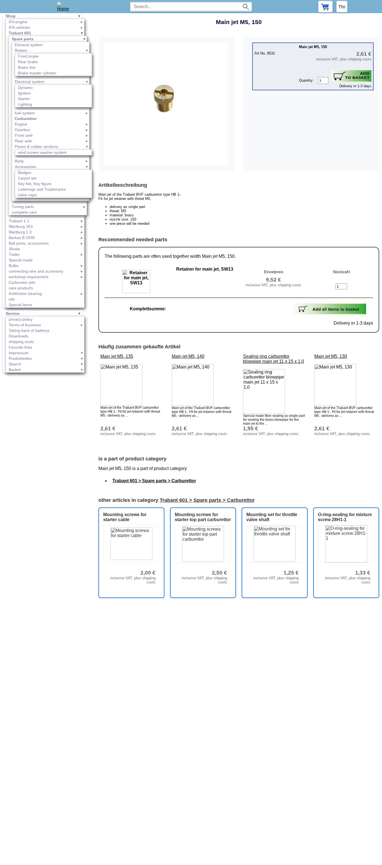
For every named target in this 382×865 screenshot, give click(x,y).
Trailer (14, 254)
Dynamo (25, 87)
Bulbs (13, 265)
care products (21, 288)
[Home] (65, 6)
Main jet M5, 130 (330, 356)
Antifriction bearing (25, 293)
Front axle (24, 135)
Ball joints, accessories (29, 243)
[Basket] (325, 6)
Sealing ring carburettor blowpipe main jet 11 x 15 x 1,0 (273, 359)
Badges (24, 172)
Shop (11, 16)
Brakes (21, 50)
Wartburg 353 (21, 226)
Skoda (14, 249)
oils (12, 299)
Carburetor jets (22, 282)
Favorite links (20, 347)
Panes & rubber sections (36, 146)
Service (13, 313)
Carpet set (27, 178)
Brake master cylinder (37, 73)
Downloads (18, 336)
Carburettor (26, 118)
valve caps (27, 195)
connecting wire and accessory (36, 271)
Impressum (19, 353)
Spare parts (23, 39)
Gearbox (22, 129)
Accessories (25, 166)
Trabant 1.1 (19, 221)
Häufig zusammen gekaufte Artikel (139, 346)
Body (19, 161)
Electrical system (29, 81)
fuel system (25, 113)
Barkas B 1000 (22, 237)
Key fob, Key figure (34, 183)
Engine (21, 124)
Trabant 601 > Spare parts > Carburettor (154, 480)
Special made (21, 260)
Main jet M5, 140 (188, 356)
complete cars (24, 212)
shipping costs (21, 341)
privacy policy (20, 319)
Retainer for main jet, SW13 (204, 269)
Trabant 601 (20, 33)
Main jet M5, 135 (116, 356)
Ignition (24, 93)
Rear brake (28, 62)
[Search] (246, 7)
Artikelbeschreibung (122, 185)
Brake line (27, 67)
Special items (20, 304)
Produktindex (20, 358)
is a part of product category (132, 459)
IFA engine (18, 22)
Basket (15, 369)
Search (15, 364)
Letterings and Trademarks (42, 189)
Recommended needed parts (132, 239)
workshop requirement (28, 277)
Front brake (28, 56)
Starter (24, 98)
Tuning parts (23, 206)
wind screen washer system (42, 152)
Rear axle (23, 141)
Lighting (25, 104)
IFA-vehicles (19, 27)
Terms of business (25, 325)
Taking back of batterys (29, 330)
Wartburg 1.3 (20, 232)
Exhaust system (29, 44)
